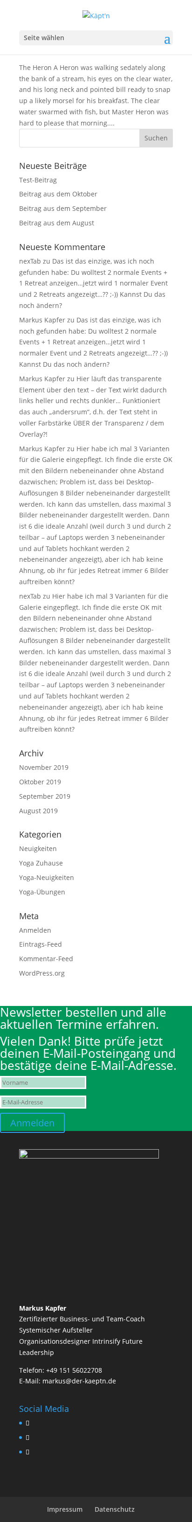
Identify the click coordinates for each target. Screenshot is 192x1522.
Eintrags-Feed (40, 944)
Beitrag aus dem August (56, 222)
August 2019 (38, 810)
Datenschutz (115, 1509)
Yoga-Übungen (42, 891)
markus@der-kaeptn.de (79, 1380)
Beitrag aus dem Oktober (58, 193)
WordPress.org (42, 973)
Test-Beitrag (38, 179)
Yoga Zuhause (41, 863)
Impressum (64, 1509)
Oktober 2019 (40, 781)
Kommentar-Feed (46, 958)
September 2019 (44, 796)
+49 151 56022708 (74, 1370)
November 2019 (44, 767)
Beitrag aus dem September (63, 208)
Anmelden (35, 930)
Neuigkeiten (38, 848)
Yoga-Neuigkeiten (46, 877)
